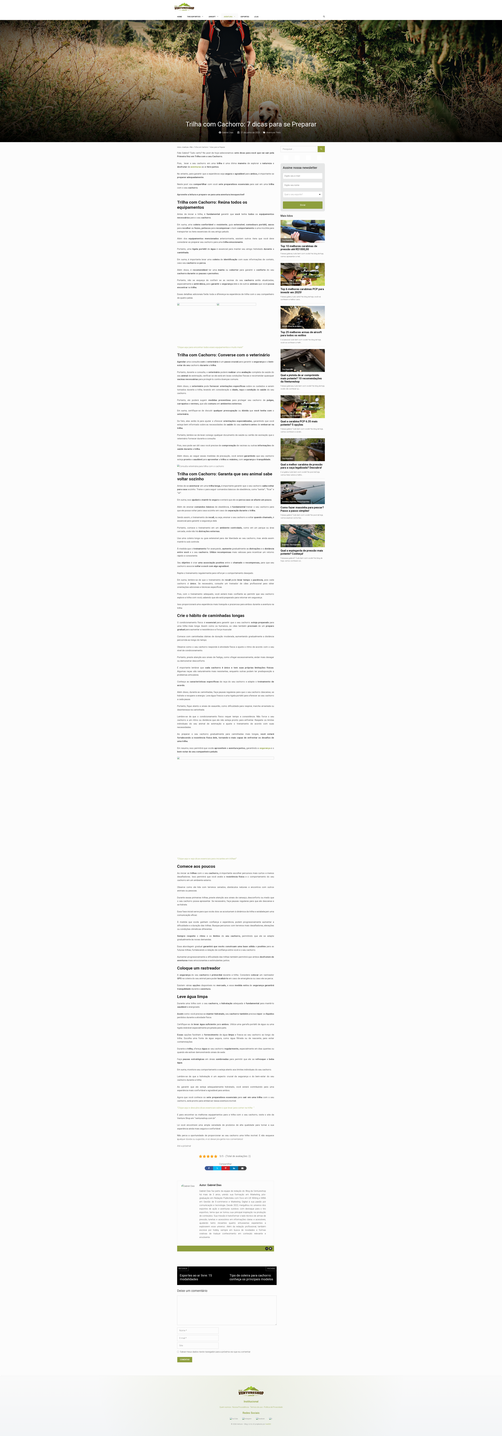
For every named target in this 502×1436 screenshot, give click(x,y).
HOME (179, 17)
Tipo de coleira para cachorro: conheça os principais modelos (251, 1277)
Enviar (303, 205)
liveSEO (268, 1424)
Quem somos (225, 1407)
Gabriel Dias (227, 132)
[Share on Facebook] (209, 1168)
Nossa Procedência (240, 1407)
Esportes (245, 17)
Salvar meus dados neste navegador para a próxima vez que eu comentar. (215, 1351)
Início (179, 147)
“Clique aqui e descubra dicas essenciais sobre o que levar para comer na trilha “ (215, 1107)
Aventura (228, 17)
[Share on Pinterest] (225, 1168)
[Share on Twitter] (217, 1168)
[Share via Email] (242, 1168)
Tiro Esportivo (193, 17)
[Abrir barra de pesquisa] (324, 16)
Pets (278, 132)
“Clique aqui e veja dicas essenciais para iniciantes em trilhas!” (206, 858)
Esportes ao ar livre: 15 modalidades (196, 1277)
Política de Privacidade (273, 1407)
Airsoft (212, 17)
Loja (256, 17)
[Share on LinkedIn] (234, 1168)
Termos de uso (256, 1407)
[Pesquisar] (321, 149)
